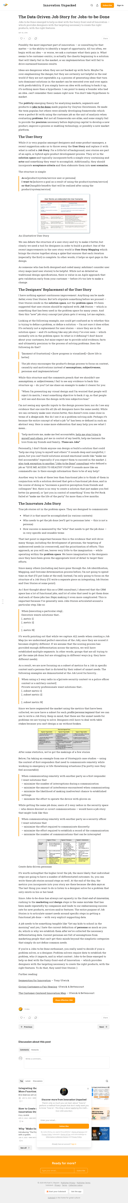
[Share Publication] (97, 5)
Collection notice (75, 1185)
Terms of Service (78, 1132)
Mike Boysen (34, 1118)
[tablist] (29, 1049)
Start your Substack (57, 1191)
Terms (64, 1185)
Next (101, 1027)
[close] (88, 1089)
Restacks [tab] (35, 1050)
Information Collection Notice (57, 1137)
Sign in (120, 5)
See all (23, 1148)
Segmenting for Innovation (34, 980)
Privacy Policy (47, 1134)
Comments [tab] (24, 1050)
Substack (51, 1198)
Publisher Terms (83, 1183)
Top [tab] (21, 1081)
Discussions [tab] (37, 1081)
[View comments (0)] (29, 38)
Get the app (76, 1191)
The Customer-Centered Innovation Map (42, 993)
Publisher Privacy (68, 1183)
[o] (99, 1133)
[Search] (91, 5)
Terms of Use (65, 1134)
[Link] (15, 137)
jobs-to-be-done (41, 106)
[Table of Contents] (2, 601)
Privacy (57, 1185)
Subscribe (107, 5)
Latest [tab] (27, 1081)
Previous (28, 1027)
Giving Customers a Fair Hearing (37, 986)
